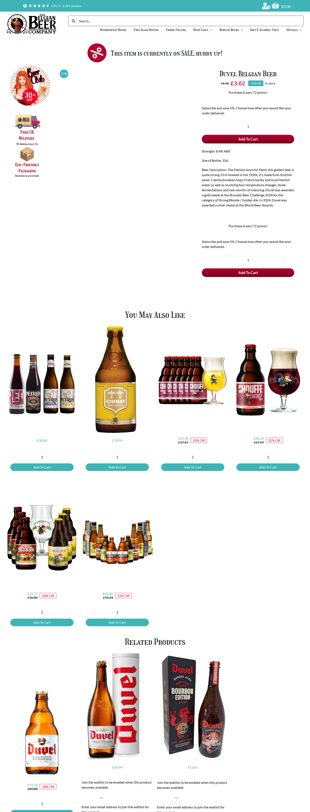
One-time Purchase (224, 110)
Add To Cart (248, 153)
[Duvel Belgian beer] (119, 131)
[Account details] (266, 6)
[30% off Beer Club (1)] (30, 67)
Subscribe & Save (271, 110)
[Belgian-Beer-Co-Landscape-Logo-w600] (31, 15)
